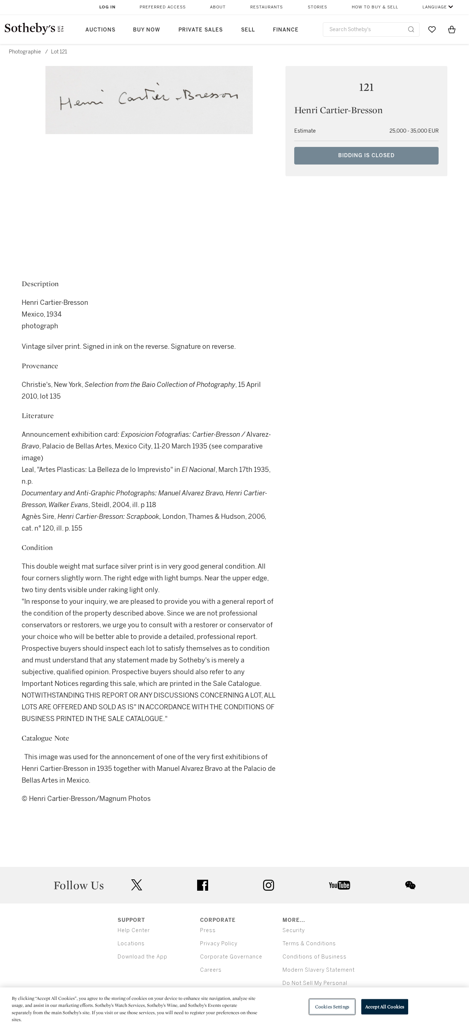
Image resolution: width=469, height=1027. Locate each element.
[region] (234, 1007)
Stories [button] (317, 7)
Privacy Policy (218, 944)
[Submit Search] (411, 29)
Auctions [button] (100, 30)
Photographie (25, 52)
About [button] (218, 7)
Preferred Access (163, 7)
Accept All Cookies (384, 1007)
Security (293, 930)
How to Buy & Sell (375, 7)
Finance (286, 30)
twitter (136, 885)
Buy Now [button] (146, 30)
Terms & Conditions (309, 944)
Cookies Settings (332, 1007)
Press (208, 930)
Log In (107, 7)
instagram (268, 885)
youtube (339, 885)
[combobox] (371, 29)
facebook (202, 885)
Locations (131, 944)
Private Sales (200, 30)
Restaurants (266, 7)
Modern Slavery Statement (318, 970)
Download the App (142, 957)
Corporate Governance (231, 957)
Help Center (134, 930)
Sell (248, 30)
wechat (410, 885)
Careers (211, 970)
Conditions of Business (314, 957)
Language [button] (434, 7)
